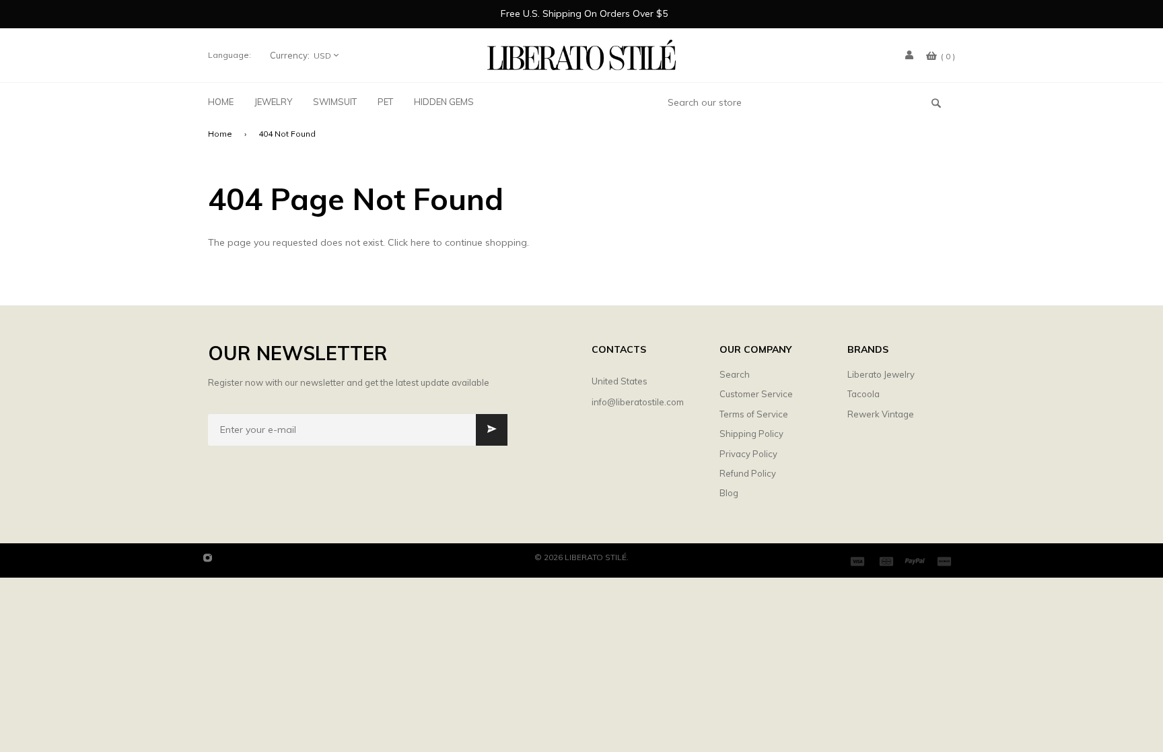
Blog (728, 492)
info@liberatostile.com (638, 402)
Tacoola (863, 393)
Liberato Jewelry (881, 374)
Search (734, 374)
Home (220, 134)
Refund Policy (747, 473)
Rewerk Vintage (880, 414)
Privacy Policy (748, 453)
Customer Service (756, 393)
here (420, 242)
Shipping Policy (751, 433)
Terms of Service (753, 414)
